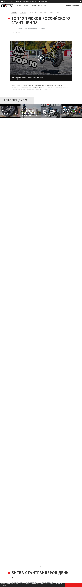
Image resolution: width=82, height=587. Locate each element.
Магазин (26, 5)
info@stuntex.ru (44, 1)
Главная (14, 12)
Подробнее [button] (5, 585)
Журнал (19, 5)
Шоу (45, 5)
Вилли (40, 5)
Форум (34, 5)
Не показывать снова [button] (74, 584)
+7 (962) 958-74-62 (72, 5)
